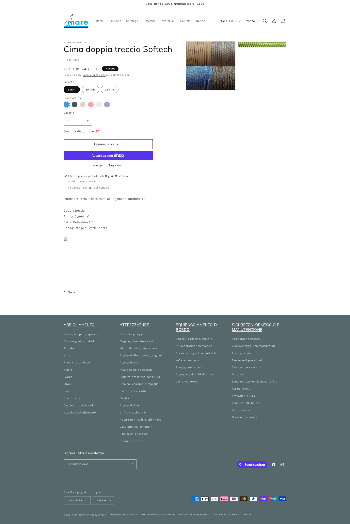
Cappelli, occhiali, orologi (80, 405)
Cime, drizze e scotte (133, 391)
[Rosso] (91, 104)
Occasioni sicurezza (244, 417)
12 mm (109, 89)
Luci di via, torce (186, 381)
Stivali (67, 384)
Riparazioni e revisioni (134, 434)
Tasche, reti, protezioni (247, 360)
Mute (67, 355)
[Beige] (82, 104)
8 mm (72, 89)
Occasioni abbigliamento (80, 412)
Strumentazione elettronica (194, 346)
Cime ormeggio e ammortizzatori (253, 346)
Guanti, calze (72, 398)
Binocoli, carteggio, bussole (194, 339)
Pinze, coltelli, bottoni (246, 403)
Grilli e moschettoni (133, 412)
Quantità (69, 112)
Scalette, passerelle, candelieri (140, 377)
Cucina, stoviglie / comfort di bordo (199, 353)
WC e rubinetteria (187, 360)
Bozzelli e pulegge (132, 334)
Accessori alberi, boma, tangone (141, 355)
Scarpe (68, 377)
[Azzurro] (66, 104)
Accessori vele (129, 362)
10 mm (90, 89)
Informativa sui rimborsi (226, 514)
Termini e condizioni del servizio (158, 514)
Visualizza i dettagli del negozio (88, 187)
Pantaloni (70, 348)
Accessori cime (129, 405)
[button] (134, 21)
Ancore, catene (241, 353)
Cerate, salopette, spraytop (81, 334)
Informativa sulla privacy (123, 514)
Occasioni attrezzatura (134, 441)
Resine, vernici (241, 388)
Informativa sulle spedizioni (194, 514)
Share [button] (71, 292)
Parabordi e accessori (246, 339)
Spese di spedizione (94, 74)
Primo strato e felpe (77, 362)
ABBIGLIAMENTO (79, 324)
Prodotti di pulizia (244, 396)
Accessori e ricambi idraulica (194, 374)
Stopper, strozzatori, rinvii (137, 341)
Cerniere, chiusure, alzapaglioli (140, 384)
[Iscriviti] (131, 464)
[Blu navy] (107, 104)
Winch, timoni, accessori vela (138, 348)
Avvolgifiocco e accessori (136, 370)
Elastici (124, 398)
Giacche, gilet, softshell (79, 341)
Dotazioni (238, 374)
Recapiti (248, 514)
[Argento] (99, 104)
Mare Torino (78, 514)
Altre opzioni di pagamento (108, 165)
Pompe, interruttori (189, 367)
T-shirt (68, 370)
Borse (67, 391)
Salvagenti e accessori (246, 367)
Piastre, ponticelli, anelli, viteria (140, 419)
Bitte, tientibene (242, 410)
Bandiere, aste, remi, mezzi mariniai (255, 381)
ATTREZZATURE (134, 324)
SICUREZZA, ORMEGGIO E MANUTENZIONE (255, 327)
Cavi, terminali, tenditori (136, 426)
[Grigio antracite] (74, 104)
